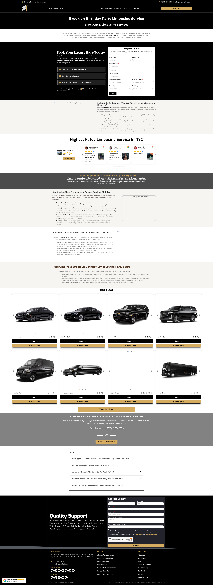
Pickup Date (113, 57)
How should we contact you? (119, 524)
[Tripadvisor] (59, 577)
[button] (82, 69)
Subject (111, 512)
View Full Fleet (106, 409)
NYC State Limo (56, 8)
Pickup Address (114, 63)
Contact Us (126, 8)
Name (110, 501)
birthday (64, 237)
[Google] (52, 577)
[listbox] (120, 88)
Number (140, 501)
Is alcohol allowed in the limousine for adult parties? (93, 472)
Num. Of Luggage (137, 79)
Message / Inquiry (115, 517)
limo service (108, 107)
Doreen (91, 147)
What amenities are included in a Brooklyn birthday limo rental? (97, 485)
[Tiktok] (73, 570)
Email (110, 507)
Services (116, 8)
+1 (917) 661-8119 (113, 428)
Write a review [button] (69, 158)
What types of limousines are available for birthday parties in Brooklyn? (101, 458)
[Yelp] (55, 577)
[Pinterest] (66, 570)
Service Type (113, 86)
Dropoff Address (114, 73)
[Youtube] (59, 570)
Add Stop (113, 70)
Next (112, 93)
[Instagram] (55, 570)
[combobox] (143, 88)
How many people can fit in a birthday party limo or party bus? (97, 479)
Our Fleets (108, 8)
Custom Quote (136, 8)
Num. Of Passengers (115, 79)
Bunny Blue (117, 147)
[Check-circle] (66, 577)
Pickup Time (136, 57)
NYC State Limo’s (111, 35)
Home (101, 8)
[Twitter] (62, 570)
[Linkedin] (69, 570)
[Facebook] (52, 570)
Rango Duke (142, 147)
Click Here (126, 53)
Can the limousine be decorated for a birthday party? (93, 465)
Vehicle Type (136, 86)
